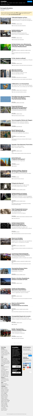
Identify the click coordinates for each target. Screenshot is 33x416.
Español (5, 387)
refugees (19, 204)
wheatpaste (30, 79)
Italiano (2, 388)
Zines (2, 358)
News (23, 102)
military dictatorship (21, 338)
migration (16, 204)
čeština (2, 396)
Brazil (14, 65)
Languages (21, 2)
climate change (27, 52)
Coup (16, 338)
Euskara (5, 396)
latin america (20, 25)
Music (5, 360)
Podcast (2, 377)
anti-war (23, 233)
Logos (8, 360)
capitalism (24, 79)
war (21, 233)
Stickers (6, 359)
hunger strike (22, 39)
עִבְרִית (2, 404)
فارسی (2, 399)
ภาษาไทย (5, 404)
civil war (19, 298)
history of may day (21, 178)
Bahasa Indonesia (4, 395)
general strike (29, 153)
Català (7, 406)
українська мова (4, 405)
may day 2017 (16, 178)
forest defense (16, 52)
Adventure (18, 77)
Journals (5, 358)
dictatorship (24, 25)
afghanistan (24, 203)
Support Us (30, 1)
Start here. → (17, 372)
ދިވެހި (1, 407)
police (24, 52)
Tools (8, 2)
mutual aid (13, 204)
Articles (2, 348)
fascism (16, 39)
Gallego (4, 407)
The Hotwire (3, 381)
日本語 (5, 393)
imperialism (24, 248)
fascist (25, 65)
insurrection (17, 65)
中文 (6, 394)
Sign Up (30, 355)
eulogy (15, 218)
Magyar (2, 398)
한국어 (2, 401)
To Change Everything (5, 362)
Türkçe (5, 398)
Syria (22, 203)
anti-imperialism (28, 248)
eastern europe (18, 203)
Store (14, 2)
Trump (20, 65)
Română (5, 401)
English (2, 387)
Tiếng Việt (3, 406)
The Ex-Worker (4, 378)
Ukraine (15, 233)
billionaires (15, 79)
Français (2, 389)
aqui (17, 12)
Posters (2, 359)
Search (17, 2)
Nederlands (6, 399)
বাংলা (8, 401)
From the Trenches (25, 216)
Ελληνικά (5, 392)
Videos (2, 360)
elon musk (20, 79)
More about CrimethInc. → (17, 366)
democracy (30, 65)
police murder (21, 52)
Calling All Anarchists (20, 50)
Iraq (27, 203)
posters (27, 79)
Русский (6, 390)
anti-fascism (29, 233)
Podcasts (10, 2)
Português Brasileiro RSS (15, 14)
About (24, 2)
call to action (29, 263)
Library (5, 2)
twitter (18, 79)
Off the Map (6, 376)
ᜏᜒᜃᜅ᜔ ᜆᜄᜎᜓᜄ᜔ (4, 410)
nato (31, 248)
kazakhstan (20, 311)
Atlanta (13, 52)
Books (2, 2)
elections (16, 115)
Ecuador (16, 25)
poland (13, 203)
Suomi (2, 393)
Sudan (14, 338)
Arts (21, 77)
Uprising (25, 153)
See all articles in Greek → (5, 4)
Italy (14, 39)
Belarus (15, 203)
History (30, 216)
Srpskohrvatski (4, 400)
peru (14, 25)
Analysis (17, 136)
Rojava (17, 218)
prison (18, 39)
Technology (24, 77)
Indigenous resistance (20, 153)
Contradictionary (4, 369)
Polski (2, 392)
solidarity (13, 53)
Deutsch (5, 388)
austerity (15, 153)
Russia (17, 233)
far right (27, 65)
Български (3, 394)
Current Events (19, 23)
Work (2, 370)
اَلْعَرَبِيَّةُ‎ (8, 400)
